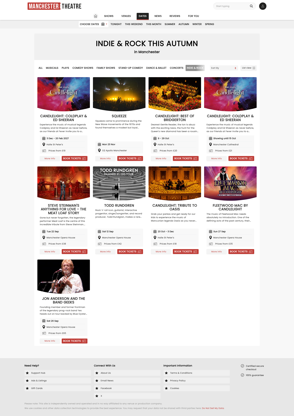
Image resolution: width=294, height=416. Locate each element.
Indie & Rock (195, 68)
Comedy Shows (82, 68)
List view (246, 67)
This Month (153, 24)
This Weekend (134, 24)
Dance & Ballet (156, 68)
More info (50, 158)
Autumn (184, 24)
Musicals (52, 68)
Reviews (175, 16)
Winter (197, 24)
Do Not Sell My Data (213, 408)
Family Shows (106, 68)
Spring (209, 24)
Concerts (176, 68)
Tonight (116, 24)
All (41, 68)
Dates (143, 16)
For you (193, 16)
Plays (65, 68)
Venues (126, 16)
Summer (170, 24)
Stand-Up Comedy (131, 68)
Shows (108, 16)
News (158, 16)
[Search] (252, 6)
